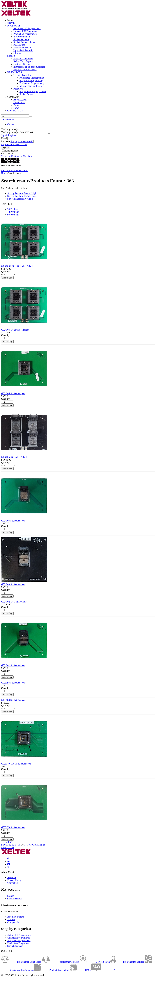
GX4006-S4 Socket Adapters (15, 329)
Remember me (11, 150)
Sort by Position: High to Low (21, 196)
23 (44, 844)
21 (37, 844)
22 (40, 844)
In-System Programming (31, 80)
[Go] (49, 133)
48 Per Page (13, 212)
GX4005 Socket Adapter (13, 520)
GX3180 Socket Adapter (13, 700)
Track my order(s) (9, 132)
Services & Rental (22, 47)
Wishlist (11, 919)
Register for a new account (14, 144)
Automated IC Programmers (27, 28)
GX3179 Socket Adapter (13, 827)
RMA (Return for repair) (25, 69)
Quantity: (5, 271)
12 (10, 844)
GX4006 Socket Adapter (13, 393)
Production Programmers (25, 34)
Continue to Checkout (21, 156)
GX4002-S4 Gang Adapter (14, 601)
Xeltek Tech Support (23, 61)
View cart (6, 156)
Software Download (23, 58)
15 (19, 844)
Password (6, 141)
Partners (17, 105)
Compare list (13, 922)
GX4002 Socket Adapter (13, 665)
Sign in (4, 135)
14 (16, 844)
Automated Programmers (19, 935)
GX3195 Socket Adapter (13, 682)
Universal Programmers (18, 937)
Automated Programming (32, 77)
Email (4, 138)
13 (13, 844)
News (16, 108)
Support (11, 56)
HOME (11, 23)
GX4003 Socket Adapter (13, 584)
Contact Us (12, 883)
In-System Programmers (18, 940)
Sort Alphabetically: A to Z (20, 198)
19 (31, 844)
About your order (15, 916)
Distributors (19, 102)
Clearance (18, 53)
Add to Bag (7, 278)
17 (25, 844)
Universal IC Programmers (26, 31)
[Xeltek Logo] (14, 8)
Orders (10, 124)
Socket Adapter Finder (24, 42)
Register (12, 135)
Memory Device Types (31, 86)
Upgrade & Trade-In (23, 50)
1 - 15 (4, 842)
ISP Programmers (21, 36)
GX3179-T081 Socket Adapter (16, 763)
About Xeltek (20, 99)
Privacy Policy (14, 880)
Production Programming (32, 83)
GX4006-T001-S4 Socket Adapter (17, 266)
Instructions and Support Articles (29, 66)
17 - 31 (10, 847)
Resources (18, 88)
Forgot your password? (22, 141)
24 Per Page (13, 209)
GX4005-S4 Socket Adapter (14, 457)
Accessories (19, 45)
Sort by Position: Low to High (21, 193)
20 (34, 844)
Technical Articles (22, 75)
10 (4, 844)
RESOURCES (14, 72)
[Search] (30, 116)
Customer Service (21, 64)
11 (7, 844)
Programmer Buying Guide (33, 91)
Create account (14, 898)
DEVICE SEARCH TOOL (14, 170)
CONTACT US (15, 110)
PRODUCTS (13, 25)
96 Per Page (13, 214)
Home (4, 173)
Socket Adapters (21, 39)
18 (28, 844)
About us (11, 877)
